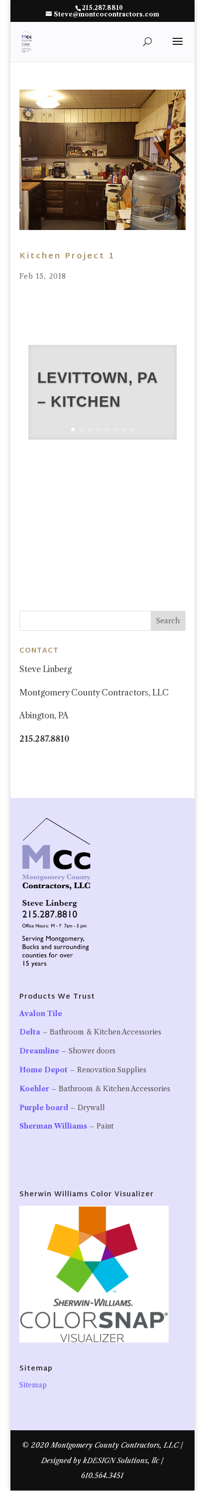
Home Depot (43, 1069)
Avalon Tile (40, 1013)
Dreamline (39, 1050)
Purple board (43, 1107)
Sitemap (33, 1384)
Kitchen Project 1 (67, 256)
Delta (29, 1032)
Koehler (34, 1088)
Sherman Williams (53, 1126)
